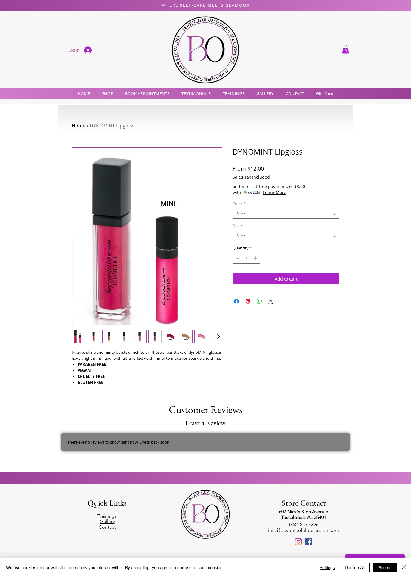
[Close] (403, 567)
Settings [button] (327, 567)
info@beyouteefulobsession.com (303, 530)
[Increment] (256, 258)
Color (239, 204)
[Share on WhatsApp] (259, 301)
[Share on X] (270, 301)
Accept (385, 567)
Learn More (274, 192)
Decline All (355, 567)
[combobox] (286, 214)
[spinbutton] (246, 258)
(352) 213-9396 (303, 524)
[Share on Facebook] (236, 301)
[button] (345, 49)
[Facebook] (308, 541)
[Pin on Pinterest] (248, 301)
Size (238, 226)
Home (78, 125)
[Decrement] (237, 258)
